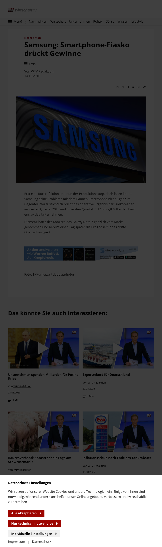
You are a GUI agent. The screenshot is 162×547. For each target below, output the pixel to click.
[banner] (81, 273)
